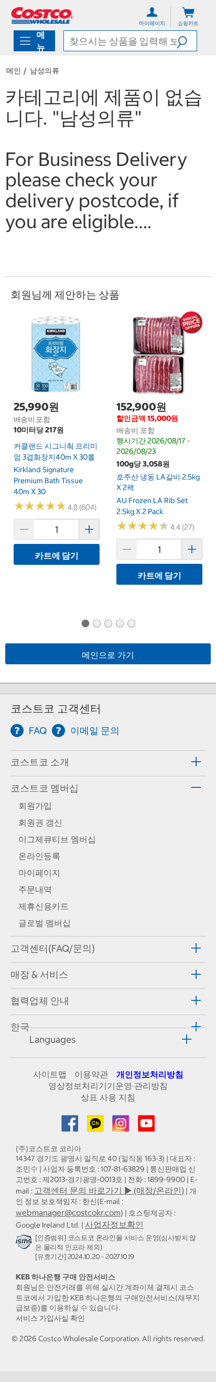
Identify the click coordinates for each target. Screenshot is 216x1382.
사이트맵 (50, 1074)
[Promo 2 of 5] (96, 624)
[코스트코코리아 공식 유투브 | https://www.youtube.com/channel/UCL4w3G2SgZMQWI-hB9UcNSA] (146, 1126)
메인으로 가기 (108, 655)
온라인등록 (39, 856)
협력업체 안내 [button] (39, 1001)
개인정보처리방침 (149, 1074)
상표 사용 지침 (108, 1097)
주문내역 (35, 889)
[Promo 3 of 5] (108, 624)
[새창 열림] (25, 1244)
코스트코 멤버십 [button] (44, 788)
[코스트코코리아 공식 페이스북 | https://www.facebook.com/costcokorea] (70, 1126)
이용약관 (91, 1074)
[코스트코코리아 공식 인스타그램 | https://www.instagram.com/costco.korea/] (121, 1126)
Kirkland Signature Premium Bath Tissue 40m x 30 (48, 480)
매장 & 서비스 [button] (39, 974)
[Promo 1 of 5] (85, 624)
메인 (13, 70)
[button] (187, 41)
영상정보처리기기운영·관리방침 (108, 1085)
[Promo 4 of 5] (119, 624)
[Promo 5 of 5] (131, 624)
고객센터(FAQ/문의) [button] (52, 948)
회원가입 (35, 805)
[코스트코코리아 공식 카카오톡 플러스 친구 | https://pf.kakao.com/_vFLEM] (96, 1126)
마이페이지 (39, 872)
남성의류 (44, 70)
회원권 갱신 (40, 822)
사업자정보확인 (114, 1224)
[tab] (108, 762)
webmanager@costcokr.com (68, 1212)
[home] (41, 15)
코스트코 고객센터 (55, 708)
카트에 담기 (57, 555)
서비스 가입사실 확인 (50, 1318)
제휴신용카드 (43, 906)
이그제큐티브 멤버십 (57, 839)
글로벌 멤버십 (44, 923)
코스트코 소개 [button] (39, 762)
